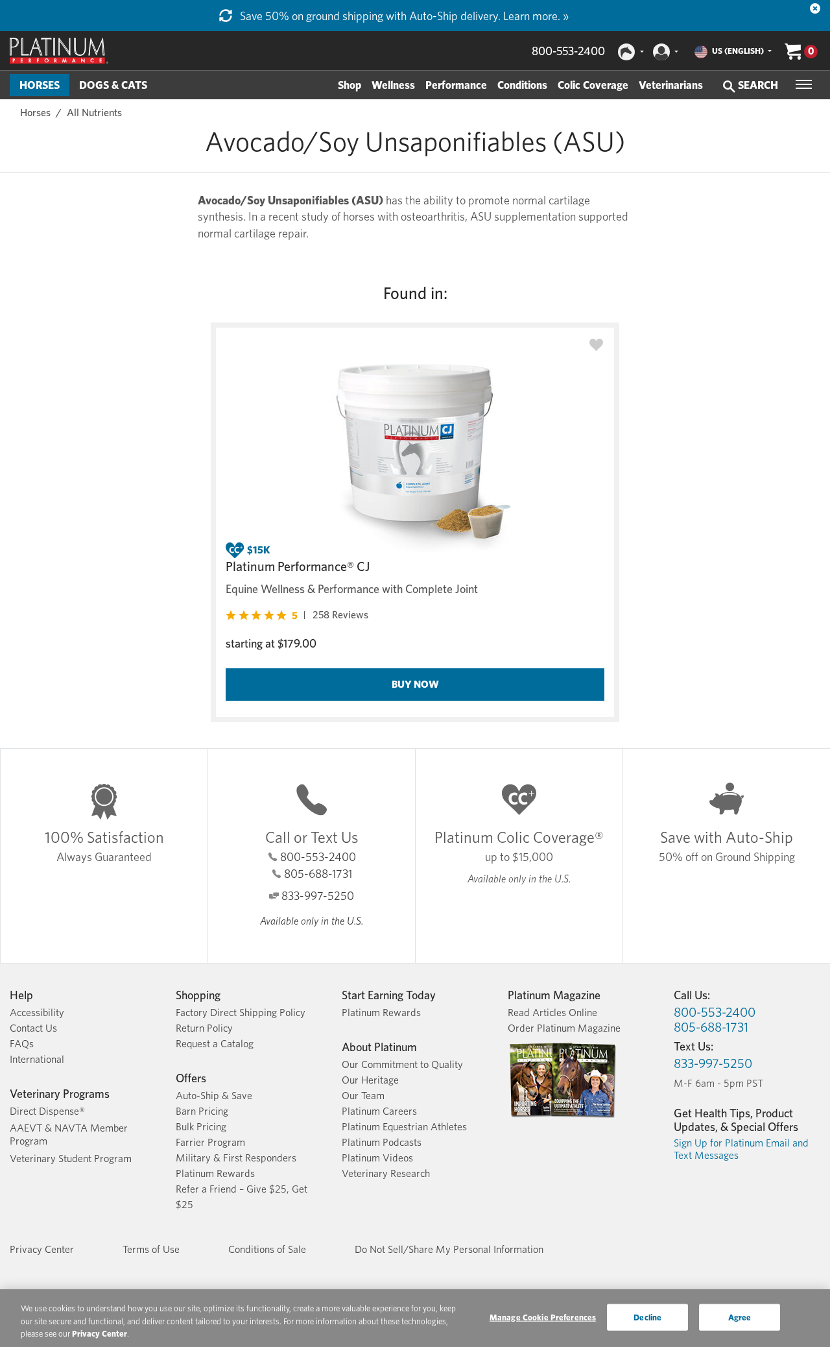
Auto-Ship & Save (214, 1095)
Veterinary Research (386, 1173)
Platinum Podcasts (381, 1142)
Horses (35, 112)
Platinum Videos (377, 1158)
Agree (740, 1317)
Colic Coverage (593, 85)
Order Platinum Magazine (564, 1028)
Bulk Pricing (201, 1127)
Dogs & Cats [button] (113, 85)
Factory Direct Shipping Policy (240, 1012)
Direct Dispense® (47, 1111)
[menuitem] (39, 85)
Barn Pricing (202, 1111)
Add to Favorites (596, 345)
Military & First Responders (236, 1158)
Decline (647, 1317)
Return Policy (204, 1028)
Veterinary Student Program (71, 1158)
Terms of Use (151, 1249)
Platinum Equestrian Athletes (404, 1127)
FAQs (22, 1044)
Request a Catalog (215, 1044)
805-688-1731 (318, 873)
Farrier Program (210, 1142)
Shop (349, 85)
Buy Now (415, 684)
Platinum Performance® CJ (298, 566)
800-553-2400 (568, 51)
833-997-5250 (317, 896)
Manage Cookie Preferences (543, 1317)
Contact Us (33, 1028)
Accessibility (37, 1012)
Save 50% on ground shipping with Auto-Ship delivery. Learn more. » (403, 16)
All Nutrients (94, 112)
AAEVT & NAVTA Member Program (69, 1134)
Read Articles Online (552, 1012)
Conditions (522, 85)
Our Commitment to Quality (402, 1064)
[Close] (815, 8)
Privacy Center (42, 1249)
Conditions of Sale (267, 1249)
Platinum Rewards (215, 1173)
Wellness (393, 85)
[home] (59, 51)
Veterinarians (671, 85)
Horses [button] (39, 85)
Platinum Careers (379, 1111)
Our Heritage (370, 1080)
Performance (456, 85)
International (37, 1059)
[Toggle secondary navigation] (803, 84)
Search (756, 85)
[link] (297, 615)
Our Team (363, 1095)
